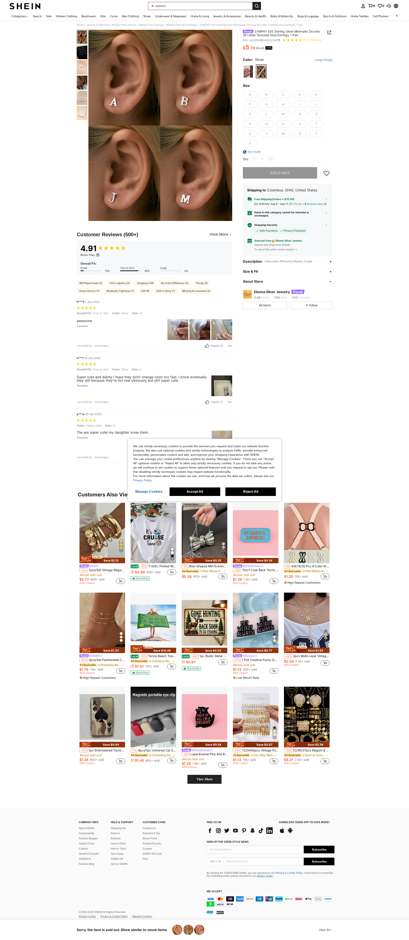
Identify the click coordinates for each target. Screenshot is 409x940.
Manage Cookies (142, 916)
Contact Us (149, 828)
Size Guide (117, 853)
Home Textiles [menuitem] (360, 16)
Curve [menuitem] (114, 16)
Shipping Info (118, 828)
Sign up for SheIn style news (228, 841)
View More (205, 779)
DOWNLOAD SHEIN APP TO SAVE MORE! (304, 822)
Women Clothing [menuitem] (66, 16)
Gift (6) (145, 290)
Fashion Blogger (88, 838)
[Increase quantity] (270, 159)
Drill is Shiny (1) (166, 290)
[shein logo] (25, 6)
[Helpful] (207, 345)
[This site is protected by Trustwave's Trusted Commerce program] (210, 912)
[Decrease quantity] (254, 159)
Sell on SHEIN (119, 864)
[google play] (290, 832)
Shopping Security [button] (265, 225)
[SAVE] (326, 173)
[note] (102, 559)
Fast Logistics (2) (119, 283)
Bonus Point (150, 838)
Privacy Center (87, 916)
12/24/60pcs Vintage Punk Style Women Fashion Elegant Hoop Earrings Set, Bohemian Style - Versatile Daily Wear (256, 750)
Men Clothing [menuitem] (130, 16)
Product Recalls (152, 843)
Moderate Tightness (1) (120, 290)
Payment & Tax (151, 833)
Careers (83, 848)
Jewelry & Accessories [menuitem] (227, 16)
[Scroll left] (391, 16)
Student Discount (89, 853)
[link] (371, 5)
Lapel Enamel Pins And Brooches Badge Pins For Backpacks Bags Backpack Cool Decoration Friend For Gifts (205, 754)
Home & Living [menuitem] (200, 16)
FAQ (145, 858)
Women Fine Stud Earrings (181, 24)
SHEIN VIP (117, 858)
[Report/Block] (229, 345)
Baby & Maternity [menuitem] (282, 16)
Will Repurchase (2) (90, 283)
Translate (82, 326)
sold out (280, 173)
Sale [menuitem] (49, 16)
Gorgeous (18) (145, 283)
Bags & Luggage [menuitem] (308, 16)
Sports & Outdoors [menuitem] (335, 16)
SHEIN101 (85, 858)
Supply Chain (87, 843)
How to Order (118, 843)
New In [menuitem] (37, 16)
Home (80, 24)
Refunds (116, 838)
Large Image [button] (323, 60)
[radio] (248, 72)
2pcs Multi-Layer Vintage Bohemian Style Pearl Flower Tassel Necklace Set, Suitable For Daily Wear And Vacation (307, 656)
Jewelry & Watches (97, 24)
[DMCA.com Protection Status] (220, 912)
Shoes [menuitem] (147, 16)
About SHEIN (86, 828)
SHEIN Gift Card (152, 853)
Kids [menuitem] (103, 16)
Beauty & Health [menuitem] (255, 16)
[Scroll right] (396, 16)
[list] (241, 830)
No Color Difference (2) (174, 283)
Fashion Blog (86, 864)
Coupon (147, 848)
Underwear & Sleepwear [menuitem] (171, 16)
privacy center (265, 875)
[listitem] (102, 544)
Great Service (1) (89, 290)
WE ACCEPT (214, 891)
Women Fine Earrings (151, 24)
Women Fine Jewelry (124, 24)
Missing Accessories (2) (196, 290)
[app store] (282, 832)
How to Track (118, 848)
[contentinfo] (270, 901)
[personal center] (363, 6)
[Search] (256, 6)
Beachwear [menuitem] (88, 16)
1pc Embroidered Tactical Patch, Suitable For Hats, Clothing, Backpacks (102, 750)
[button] (388, 6)
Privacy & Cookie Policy (289, 872)
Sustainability (86, 833)
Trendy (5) (202, 283)
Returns (115, 833)
